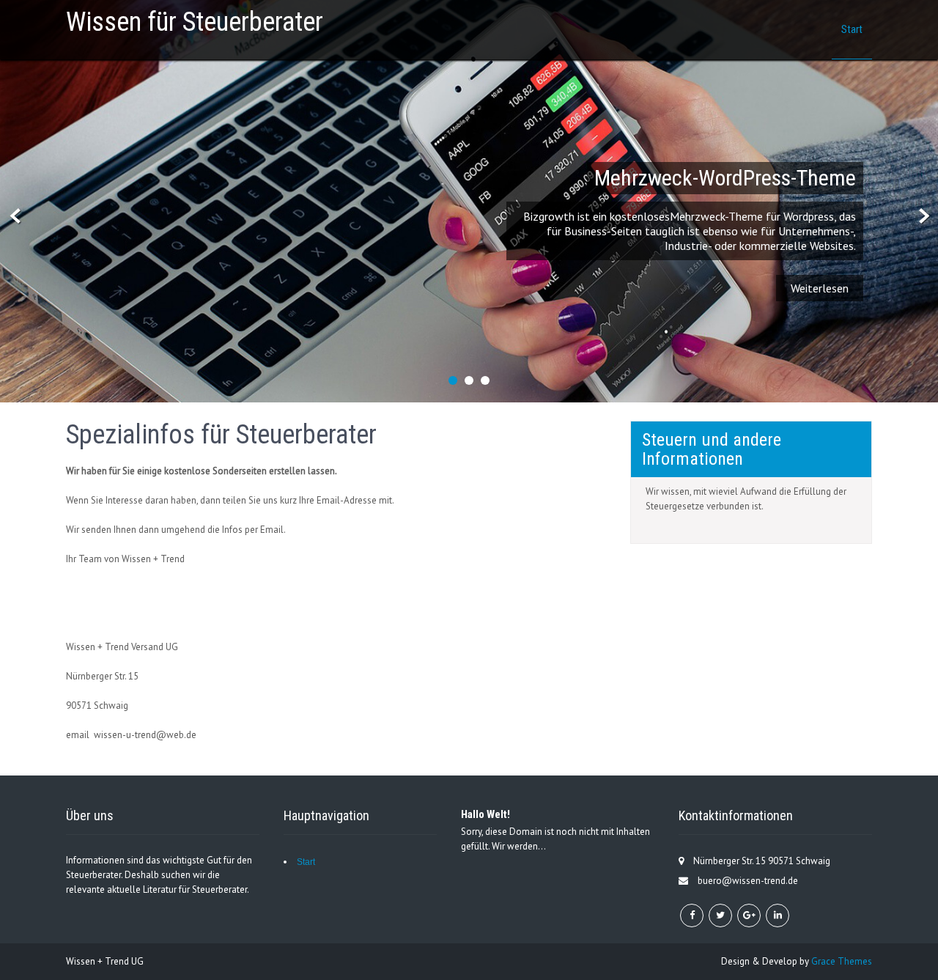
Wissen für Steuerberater (194, 22)
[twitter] (720, 915)
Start (852, 29)
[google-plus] (749, 915)
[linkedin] (777, 915)
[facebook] (692, 915)
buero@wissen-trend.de (748, 880)
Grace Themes (841, 961)
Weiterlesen (820, 288)
